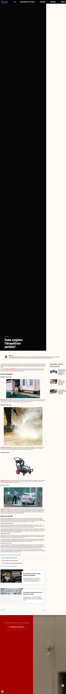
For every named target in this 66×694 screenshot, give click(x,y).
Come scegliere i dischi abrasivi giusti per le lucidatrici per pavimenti (62, 372)
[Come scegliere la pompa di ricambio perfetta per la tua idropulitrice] (11, 582)
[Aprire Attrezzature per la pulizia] (35, 2)
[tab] (23, 558)
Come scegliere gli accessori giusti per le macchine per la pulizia (32, 593)
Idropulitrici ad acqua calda (5, 447)
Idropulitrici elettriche (4, 480)
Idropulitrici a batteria (4, 508)
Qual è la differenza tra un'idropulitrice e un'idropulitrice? (12, 563)
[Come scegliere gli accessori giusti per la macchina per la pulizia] (11, 594)
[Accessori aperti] (45, 2)
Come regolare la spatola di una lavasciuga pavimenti (62, 391)
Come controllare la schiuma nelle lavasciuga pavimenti (61, 382)
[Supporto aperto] (56, 2)
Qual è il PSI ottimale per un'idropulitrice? (9, 557)
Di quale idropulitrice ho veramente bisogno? (10, 560)
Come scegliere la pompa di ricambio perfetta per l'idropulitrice (31, 574)
